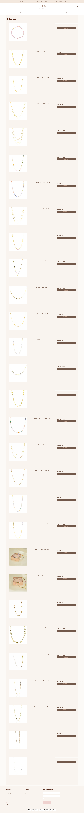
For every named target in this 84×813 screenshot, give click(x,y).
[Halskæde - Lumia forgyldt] (17, 113)
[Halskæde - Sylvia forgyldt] (17, 87)
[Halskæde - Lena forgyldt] (17, 297)
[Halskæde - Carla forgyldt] (17, 585)
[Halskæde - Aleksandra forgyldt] (17, 375)
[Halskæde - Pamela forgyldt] (17, 61)
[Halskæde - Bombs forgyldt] (17, 690)
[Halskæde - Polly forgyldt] (17, 323)
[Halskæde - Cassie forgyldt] (17, 34)
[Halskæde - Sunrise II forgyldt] (17, 192)
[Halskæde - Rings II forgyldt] (17, 637)
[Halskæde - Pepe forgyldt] (17, 244)
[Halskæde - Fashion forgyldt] (17, 716)
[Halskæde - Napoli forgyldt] (17, 270)
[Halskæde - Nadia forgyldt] (17, 480)
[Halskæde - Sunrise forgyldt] (17, 428)
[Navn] (51, 792)
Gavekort (52, 12)
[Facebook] (8, 805)
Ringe (45, 12)
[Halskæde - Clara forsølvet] (17, 768)
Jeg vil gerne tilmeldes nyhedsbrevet (52, 798)
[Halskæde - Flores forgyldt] (17, 559)
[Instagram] (10, 805)
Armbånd (30, 12)
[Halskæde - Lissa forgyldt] (17, 611)
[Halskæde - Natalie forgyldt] (17, 533)
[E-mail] (51, 796)
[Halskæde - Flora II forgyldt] (17, 349)
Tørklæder (68, 12)
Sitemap (7, 802)
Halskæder (39, 12)
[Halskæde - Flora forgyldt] (17, 506)
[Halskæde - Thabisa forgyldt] (17, 401)
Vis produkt (66, 28)
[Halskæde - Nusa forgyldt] (17, 454)
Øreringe (22, 12)
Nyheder (15, 12)
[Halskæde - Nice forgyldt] (17, 139)
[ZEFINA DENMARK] (42, 7)
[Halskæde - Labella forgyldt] (17, 218)
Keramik (60, 12)
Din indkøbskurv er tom (66, 6)
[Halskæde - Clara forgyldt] (17, 742)
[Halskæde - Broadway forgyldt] (17, 664)
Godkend (46, 802)
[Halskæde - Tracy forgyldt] (17, 166)
